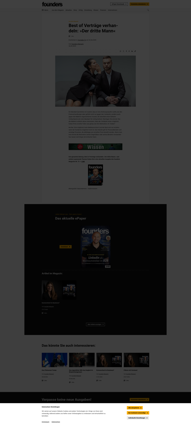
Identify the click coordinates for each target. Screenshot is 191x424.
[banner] (95, 212)
